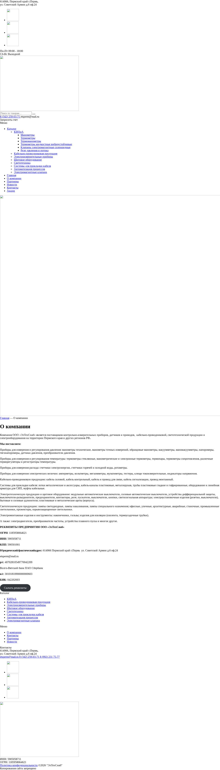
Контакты (12, 187)
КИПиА (11, 598)
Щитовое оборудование (21, 608)
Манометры (28, 134)
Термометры (28, 138)
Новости (12, 184)
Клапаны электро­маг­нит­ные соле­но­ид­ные (45, 147)
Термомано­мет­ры (31, 141)
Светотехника (15, 611)
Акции (11, 190)
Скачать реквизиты (15, 587)
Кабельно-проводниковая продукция (28, 602)
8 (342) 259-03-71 (10, 116)
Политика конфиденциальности (19, 765)
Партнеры (13, 181)
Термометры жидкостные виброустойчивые (46, 144)
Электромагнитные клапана (23, 620)
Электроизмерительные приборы (26, 605)
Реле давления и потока (34, 150)
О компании (14, 178)
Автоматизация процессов (22, 617)
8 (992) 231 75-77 (50, 656)
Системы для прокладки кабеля (25, 614)
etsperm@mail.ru (9, 656)
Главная (11, 175)
